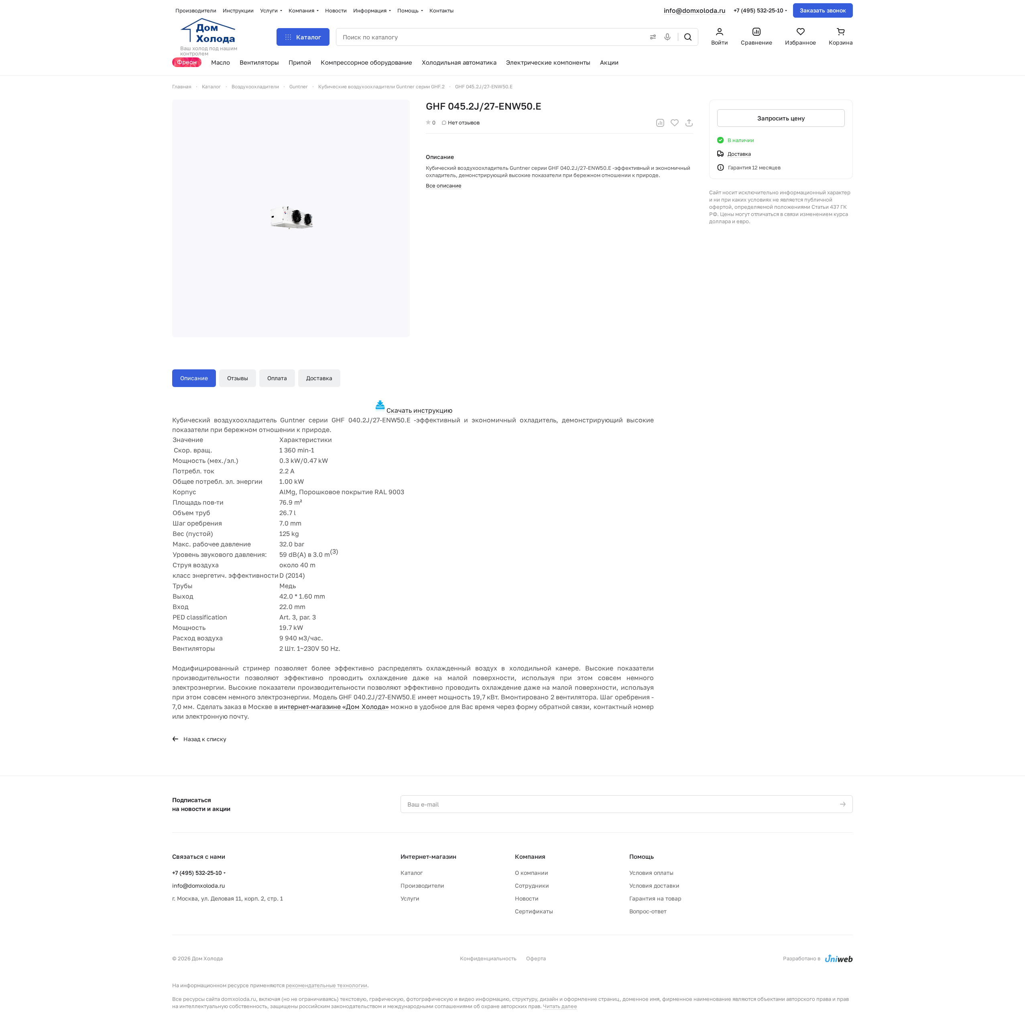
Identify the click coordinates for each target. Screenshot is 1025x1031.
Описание (194, 378)
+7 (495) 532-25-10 (758, 10)
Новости (527, 898)
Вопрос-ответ (648, 911)
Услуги (410, 898)
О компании (531, 872)
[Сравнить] (660, 123)
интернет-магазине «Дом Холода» (334, 707)
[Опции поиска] (651, 37)
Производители (422, 885)
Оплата (277, 378)
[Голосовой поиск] (669, 37)
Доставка (319, 378)
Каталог (412, 872)
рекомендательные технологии (326, 985)
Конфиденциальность (488, 958)
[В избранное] (675, 123)
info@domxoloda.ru (695, 10)
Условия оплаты (651, 872)
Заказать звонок (823, 10)
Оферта (536, 958)
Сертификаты (534, 911)
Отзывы (237, 378)
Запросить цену (781, 118)
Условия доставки (654, 885)
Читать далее (560, 1006)
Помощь (641, 856)
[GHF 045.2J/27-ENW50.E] (291, 218)
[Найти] (688, 37)
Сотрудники (532, 885)
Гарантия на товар (655, 898)
